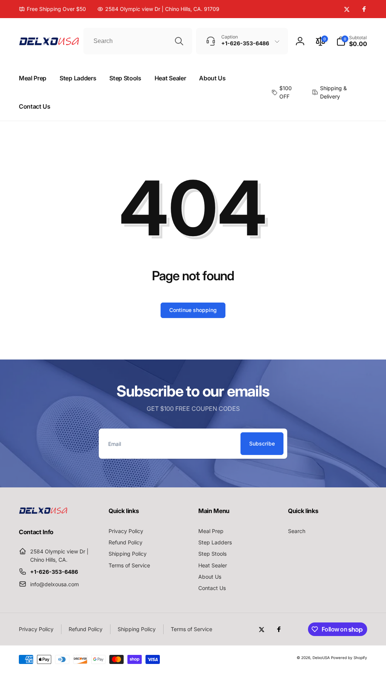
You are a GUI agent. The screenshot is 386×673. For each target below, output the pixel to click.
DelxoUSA (321, 657)
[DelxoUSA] (43, 511)
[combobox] (137, 41)
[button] (351, 41)
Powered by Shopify (349, 657)
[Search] (179, 41)
